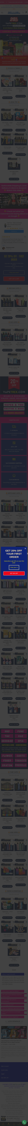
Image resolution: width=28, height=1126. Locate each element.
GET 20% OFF (14, 573)
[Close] (25, 548)
